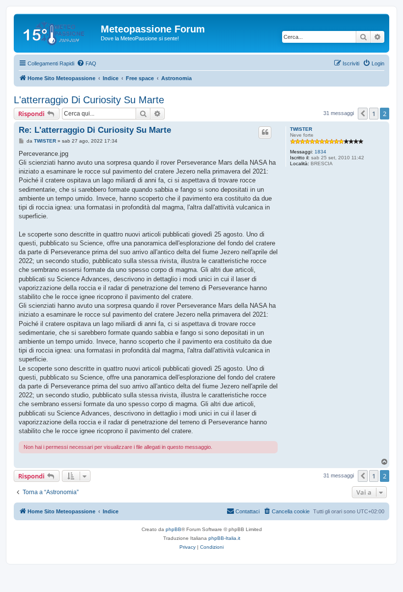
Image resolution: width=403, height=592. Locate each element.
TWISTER (301, 129)
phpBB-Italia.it (224, 538)
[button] (363, 113)
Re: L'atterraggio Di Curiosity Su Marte (95, 130)
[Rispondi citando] (265, 132)
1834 (320, 151)
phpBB (173, 529)
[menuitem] (86, 63)
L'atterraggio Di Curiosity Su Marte (89, 99)
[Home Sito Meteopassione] (58, 32)
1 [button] (373, 113)
